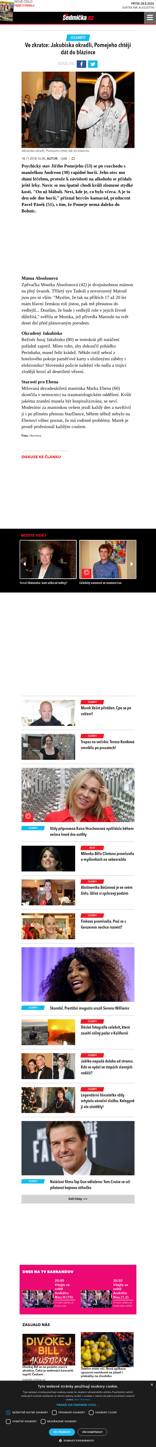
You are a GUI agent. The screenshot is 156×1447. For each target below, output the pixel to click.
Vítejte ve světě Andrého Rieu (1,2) (120, 1289)
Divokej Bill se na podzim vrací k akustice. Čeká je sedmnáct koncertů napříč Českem (47, 1371)
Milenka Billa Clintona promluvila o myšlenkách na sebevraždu (107, 857)
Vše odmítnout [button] (92, 1432)
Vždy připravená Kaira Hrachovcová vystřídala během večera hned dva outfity (92, 832)
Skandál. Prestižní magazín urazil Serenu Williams (89, 1008)
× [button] (151, 1384)
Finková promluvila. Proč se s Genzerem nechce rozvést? (103, 924)
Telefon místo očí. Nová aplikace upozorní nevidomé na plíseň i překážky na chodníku (103, 1372)
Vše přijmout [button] (62, 1432)
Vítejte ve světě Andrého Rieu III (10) (64, 1289)
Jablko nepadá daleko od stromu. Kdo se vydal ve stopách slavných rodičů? (107, 1067)
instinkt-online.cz (33, 1379)
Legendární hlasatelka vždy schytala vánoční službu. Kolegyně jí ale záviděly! (108, 1101)
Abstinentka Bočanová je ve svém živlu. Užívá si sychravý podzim (107, 891)
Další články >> (78, 1199)
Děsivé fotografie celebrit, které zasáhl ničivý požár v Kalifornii (105, 1030)
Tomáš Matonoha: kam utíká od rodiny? (43, 583)
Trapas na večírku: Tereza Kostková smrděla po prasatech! (108, 745)
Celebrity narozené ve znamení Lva (100, 583)
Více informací (82, 1399)
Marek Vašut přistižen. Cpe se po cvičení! (106, 711)
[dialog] (78, 1414)
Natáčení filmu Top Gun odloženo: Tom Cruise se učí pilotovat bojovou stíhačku (90, 1185)
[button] (78, 1405)
